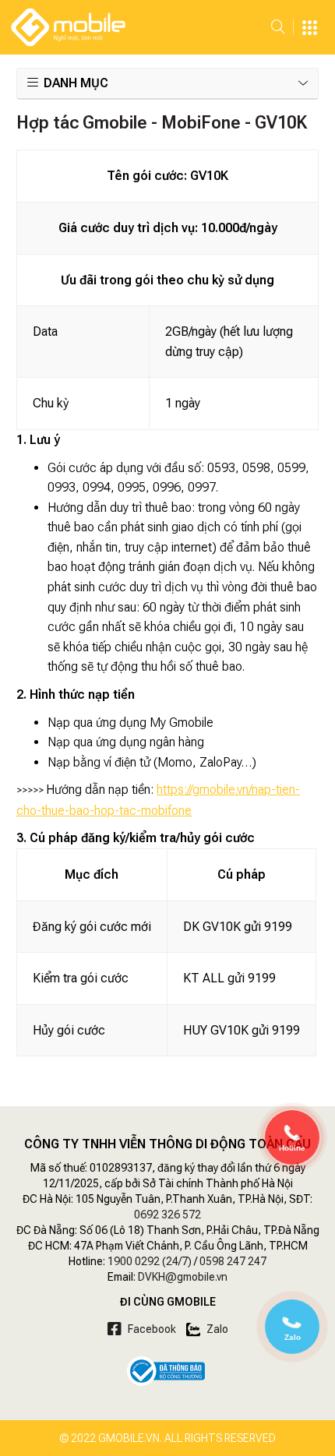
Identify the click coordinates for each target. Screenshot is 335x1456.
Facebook (150, 1329)
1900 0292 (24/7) (150, 1261)
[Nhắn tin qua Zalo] (292, 1323)
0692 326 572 (167, 1214)
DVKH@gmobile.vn (182, 1277)
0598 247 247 (232, 1261)
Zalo (216, 1329)
